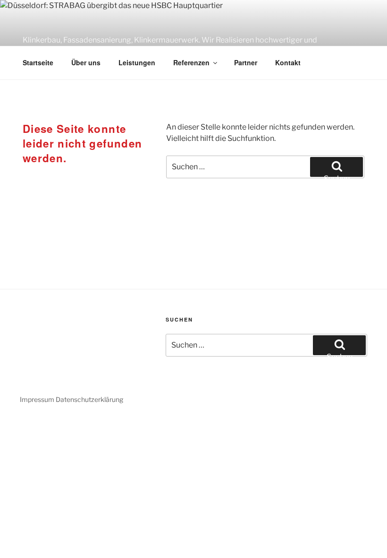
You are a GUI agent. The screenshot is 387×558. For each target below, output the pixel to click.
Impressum (37, 399)
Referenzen (191, 62)
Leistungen (136, 62)
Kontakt (288, 62)
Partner (245, 62)
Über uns (86, 62)
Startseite (38, 62)
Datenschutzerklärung (89, 399)
